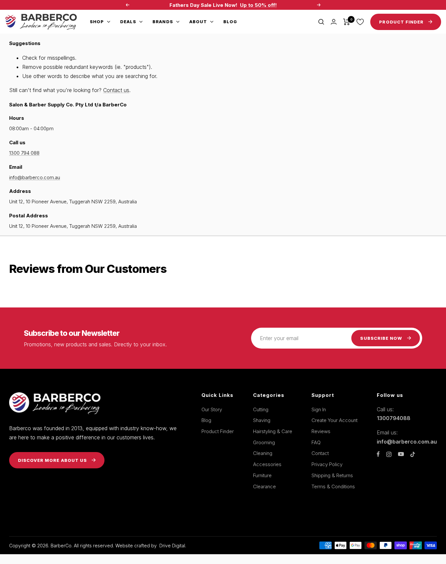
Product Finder (217, 431)
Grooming (264, 442)
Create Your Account (334, 420)
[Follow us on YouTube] (401, 454)
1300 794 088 (24, 153)
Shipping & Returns (332, 475)
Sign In (318, 409)
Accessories (267, 464)
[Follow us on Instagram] (388, 454)
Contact (320, 453)
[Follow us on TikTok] (412, 454)
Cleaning (262, 453)
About (198, 21)
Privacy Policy (326, 464)
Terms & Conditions (333, 486)
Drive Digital (172, 545)
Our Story (211, 409)
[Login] (334, 22)
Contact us (116, 90)
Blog (230, 21)
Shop (97, 21)
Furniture (262, 475)
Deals (128, 21)
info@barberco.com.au (34, 177)
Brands (162, 21)
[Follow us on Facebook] (378, 454)
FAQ (316, 442)
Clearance (264, 486)
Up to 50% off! (258, 5)
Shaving (261, 420)
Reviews (320, 431)
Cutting (260, 409)
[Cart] (346, 22)
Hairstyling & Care (272, 431)
